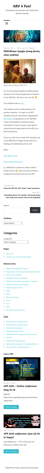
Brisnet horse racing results (16, 324)
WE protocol (8, 118)
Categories (8, 238)
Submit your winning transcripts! (18, 256)
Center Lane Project (13, 274)
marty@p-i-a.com (11, 155)
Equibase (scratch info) (14, 331)
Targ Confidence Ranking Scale (18, 347)
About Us (9, 253)
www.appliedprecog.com (13, 161)
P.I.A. (8, 303)
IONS (8, 290)
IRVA (8, 294)
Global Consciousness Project (17, 284)
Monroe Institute (12, 297)
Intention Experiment (14, 287)
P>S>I (8, 300)
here (22, 103)
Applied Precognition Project (17, 268)
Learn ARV (24, 48)
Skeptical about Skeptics (15, 310)
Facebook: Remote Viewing (16, 278)
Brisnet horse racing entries (17, 321)
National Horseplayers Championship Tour (22, 344)
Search (6, 205)
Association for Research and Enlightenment (23, 271)
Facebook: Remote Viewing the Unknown (22, 281)
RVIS (8, 306)
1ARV (18, 48)
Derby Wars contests (14, 328)
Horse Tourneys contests (15, 340)
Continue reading (10, 407)
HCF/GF (9, 337)
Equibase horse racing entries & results (21, 334)
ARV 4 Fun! (22, 6)
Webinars (32, 48)
